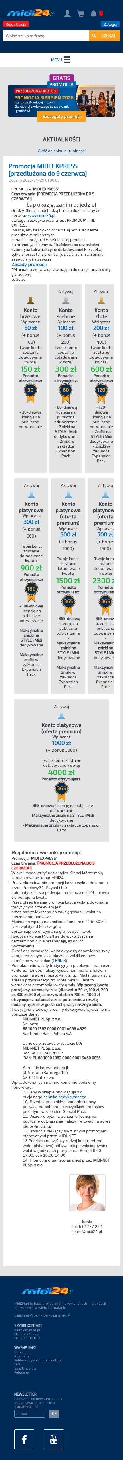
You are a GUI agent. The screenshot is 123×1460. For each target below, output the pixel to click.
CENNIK (59, 960)
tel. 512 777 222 (26, 1334)
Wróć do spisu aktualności (62, 150)
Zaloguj (110, 24)
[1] (93, 14)
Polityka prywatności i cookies (38, 1360)
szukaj (108, 35)
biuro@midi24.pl (27, 1330)
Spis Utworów (25, 1368)
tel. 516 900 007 (27, 1338)
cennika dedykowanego (64, 1096)
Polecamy (22, 1372)
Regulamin (23, 1356)
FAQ (17, 1364)
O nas (18, 1352)
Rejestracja (16, 24)
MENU (56, 59)
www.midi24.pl (41, 215)
